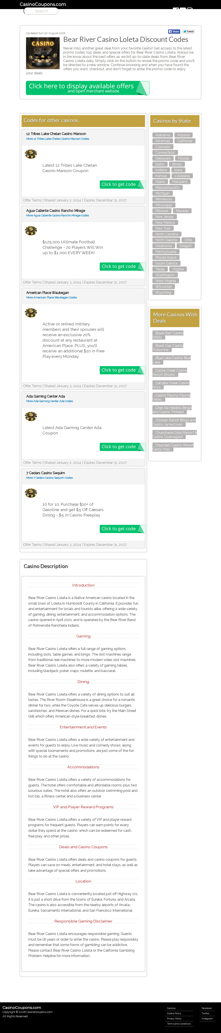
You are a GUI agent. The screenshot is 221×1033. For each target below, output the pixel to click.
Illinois (177, 164)
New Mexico (165, 222)
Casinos (171, 1008)
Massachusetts (167, 187)
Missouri (161, 211)
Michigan (162, 193)
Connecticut (165, 153)
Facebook (207, 1008)
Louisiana (182, 176)
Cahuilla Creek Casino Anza (170, 385)
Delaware (162, 158)
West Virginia (165, 281)
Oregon (186, 246)
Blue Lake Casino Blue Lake (171, 360)
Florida (183, 158)
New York (162, 228)
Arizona (183, 135)
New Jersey (164, 217)
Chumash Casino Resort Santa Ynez (173, 447)
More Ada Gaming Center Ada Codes (49, 401)
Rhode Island (165, 257)
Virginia (178, 269)
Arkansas (162, 141)
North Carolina (166, 234)
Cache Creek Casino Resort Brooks (169, 372)
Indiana (161, 170)
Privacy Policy (174, 1018)
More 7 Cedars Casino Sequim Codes (49, 477)
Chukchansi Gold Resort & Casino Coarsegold (174, 435)
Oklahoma (163, 246)
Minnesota (163, 199)
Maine (160, 182)
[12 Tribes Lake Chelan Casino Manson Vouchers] (31, 154)
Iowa (178, 170)
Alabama (162, 135)
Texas (160, 269)
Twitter (205, 1013)
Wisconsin (163, 287)
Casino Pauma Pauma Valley (171, 397)
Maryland (179, 182)
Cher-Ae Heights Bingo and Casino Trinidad (172, 410)
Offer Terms (32, 200)
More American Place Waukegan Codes (51, 297)
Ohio (188, 240)
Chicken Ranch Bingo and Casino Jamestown (174, 422)
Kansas (161, 176)
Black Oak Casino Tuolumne (167, 348)
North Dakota (166, 240)
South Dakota (166, 263)
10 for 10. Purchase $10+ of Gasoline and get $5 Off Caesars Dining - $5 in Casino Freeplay (73, 509)
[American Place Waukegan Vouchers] (31, 313)
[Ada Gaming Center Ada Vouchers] (31, 416)
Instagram (207, 1018)
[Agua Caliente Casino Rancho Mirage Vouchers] (31, 231)
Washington (165, 275)
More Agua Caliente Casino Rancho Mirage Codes (57, 215)
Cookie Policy (174, 1013)
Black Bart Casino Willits (167, 335)
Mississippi (163, 205)
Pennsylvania (165, 252)
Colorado (162, 147)
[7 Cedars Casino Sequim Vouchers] (31, 493)
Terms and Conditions (179, 1023)
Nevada (182, 211)
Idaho (159, 164)
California (184, 141)
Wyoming (163, 292)
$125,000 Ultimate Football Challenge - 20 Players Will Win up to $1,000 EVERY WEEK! (73, 247)
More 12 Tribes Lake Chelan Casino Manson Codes (57, 138)
